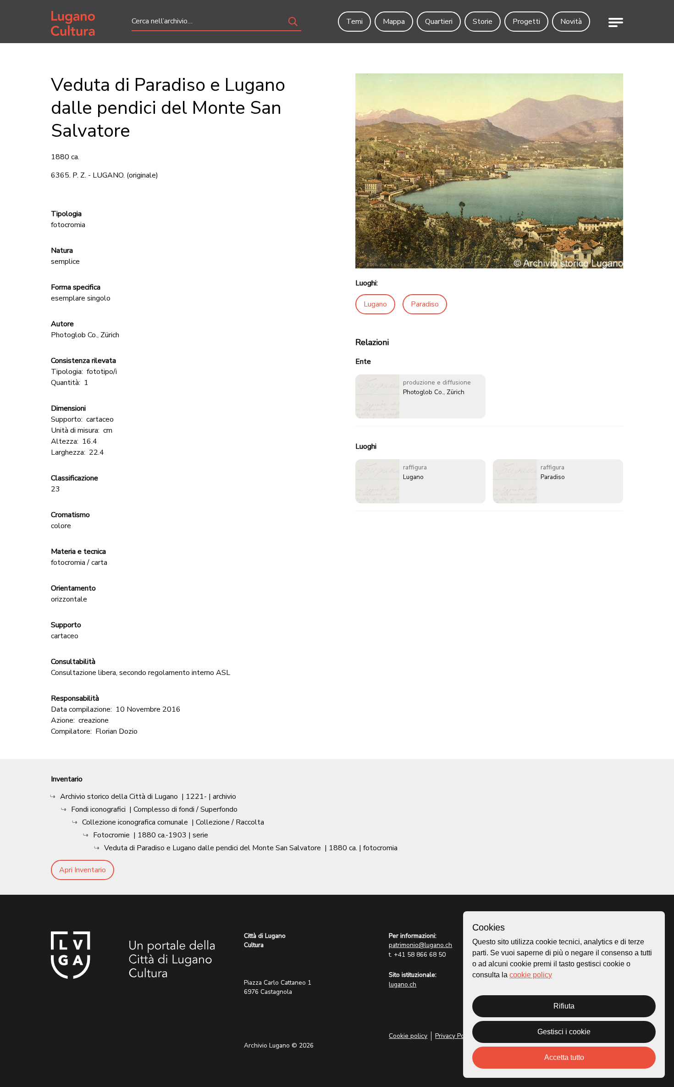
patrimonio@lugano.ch (420, 945)
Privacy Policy (454, 1035)
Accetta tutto (564, 1057)
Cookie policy (408, 1035)
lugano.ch (402, 984)
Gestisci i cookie (564, 1032)
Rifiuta (564, 1006)
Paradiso (425, 304)
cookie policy (530, 975)
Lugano (375, 304)
